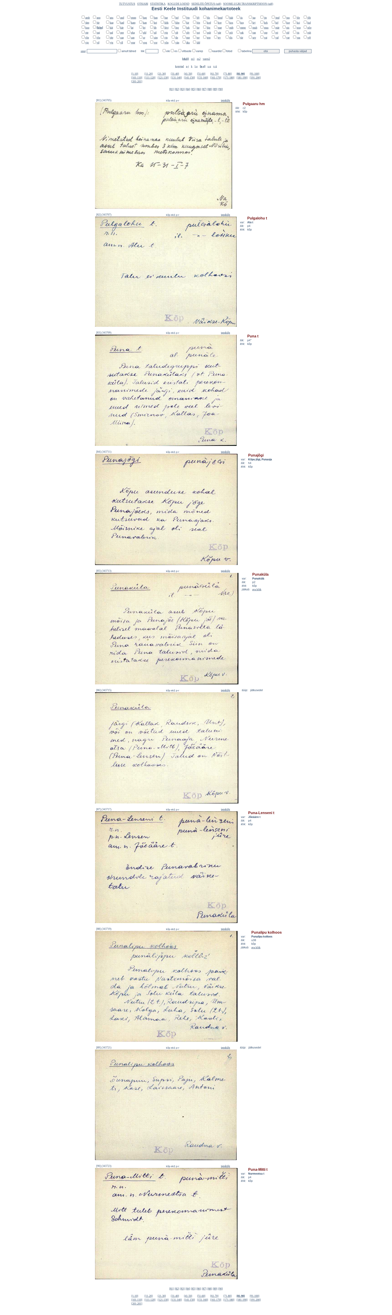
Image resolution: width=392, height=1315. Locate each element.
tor (198, 37)
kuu (87, 27)
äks (188, 42)
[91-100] (254, 73)
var (288, 37)
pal (111, 32)
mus (266, 27)
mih (231, 27)
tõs (231, 37)
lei (144, 27)
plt (176, 32)
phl (144, 32)
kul (309, 22)
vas (298, 37)
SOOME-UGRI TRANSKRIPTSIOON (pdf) (248, 3)
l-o (196, 66)
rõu (98, 37)
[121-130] (163, 77)
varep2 (206, 58)
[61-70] (214, 73)
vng (145, 42)
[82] (177, 89)
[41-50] (188, 73)
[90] (220, 89)
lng (177, 27)
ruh (309, 32)
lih (155, 27)
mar (220, 27)
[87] (204, 89)
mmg (243, 27)
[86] (198, 89)
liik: (143, 51)
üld (198, 42)
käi (111, 27)
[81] (171, 89)
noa (299, 27)
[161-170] (215, 77)
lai (132, 27)
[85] (193, 89)
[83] (182, 89)
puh (209, 32)
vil (98, 42)
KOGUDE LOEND (178, 3)
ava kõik (256, 589)
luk (188, 27)
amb (87, 17)
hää (231, 17)
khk (166, 22)
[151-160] (202, 77)
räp (111, 37)
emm (133, 17)
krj (253, 22)
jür (98, 22)
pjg (166, 32)
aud (122, 17)
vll (121, 42)
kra (242, 22)
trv (219, 37)
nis (287, 27)
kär (122, 27)
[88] (209, 89)
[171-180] (228, 77)
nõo (309, 27)
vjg (111, 42)
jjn (265, 17)
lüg (208, 27)
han (156, 17)
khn (177, 22)
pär (219, 32)
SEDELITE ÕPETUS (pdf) (206, 3)
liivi (166, 27)
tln (176, 37)
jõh (309, 17)
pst (198, 32)
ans (111, 17)
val (277, 37)
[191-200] (255, 77)
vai (265, 37)
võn (166, 42)
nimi (83, 51)
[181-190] (242, 77)
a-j (187, 66)
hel (177, 17)
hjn (188, 17)
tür (241, 37)
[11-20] (149, 73)
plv (188, 32)
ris (298, 32)
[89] (215, 89)
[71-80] (227, 73)
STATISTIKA (158, 3)
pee (122, 32)
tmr (188, 37)
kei (155, 22)
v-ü (215, 66)
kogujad (179, 66)
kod (209, 22)
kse (288, 22)
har (166, 17)
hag (145, 17)
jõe (298, 17)
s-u (209, 66)
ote (86, 32)
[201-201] (136, 81)
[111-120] (150, 77)
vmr (133, 42)
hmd (220, 17)
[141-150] (189, 77)
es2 (199, 58)
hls (208, 17)
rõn (87, 37)
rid (287, 32)
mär (277, 27)
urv (254, 37)
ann (98, 17)
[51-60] (201, 73)
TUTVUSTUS (127, 3)
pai (98, 32)
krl (276, 22)
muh (254, 27)
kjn (198, 22)
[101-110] (136, 77)
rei (276, 32)
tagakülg (225, 100)
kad (122, 22)
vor (155, 42)
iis (241, 17)
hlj (198, 17)
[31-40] (175, 73)
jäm (87, 22)
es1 (193, 58)
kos (231, 22)
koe (220, 22)
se (144, 37)
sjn (166, 37)
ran (254, 32)
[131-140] (176, 77)
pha (133, 32)
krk (266, 22)
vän (177, 42)
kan (145, 22)
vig (87, 42)
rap (265, 32)
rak (242, 32)
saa (122, 37)
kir (187, 22)
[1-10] (134, 73)
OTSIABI (142, 3)
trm (209, 37)
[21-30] (162, 73)
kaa (111, 22)
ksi (298, 22)
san (133, 37)
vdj (309, 37)
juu (288, 17)
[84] (188, 89)
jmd (277, 17)
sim (156, 37)
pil (155, 32)
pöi (231, 32)
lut (198, 27)
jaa (253, 17)
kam (133, 22)
